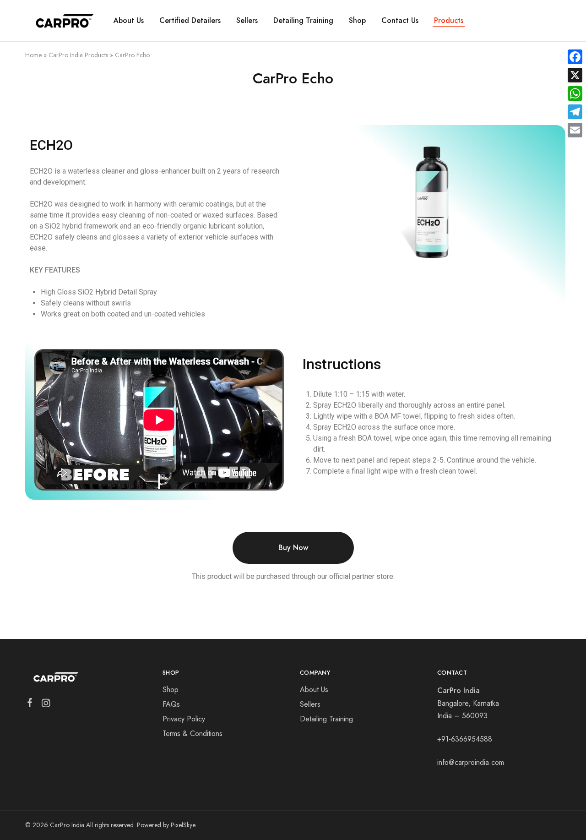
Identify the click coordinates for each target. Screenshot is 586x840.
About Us (129, 21)
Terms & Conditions (192, 733)
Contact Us (399, 21)
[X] (575, 75)
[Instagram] (46, 705)
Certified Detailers (190, 21)
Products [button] (448, 21)
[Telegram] (575, 112)
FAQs (171, 704)
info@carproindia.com (470, 762)
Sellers (247, 21)
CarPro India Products (78, 55)
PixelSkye (183, 824)
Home (33, 55)
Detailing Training (303, 21)
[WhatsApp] (575, 93)
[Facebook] (30, 704)
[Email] (575, 130)
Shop (357, 21)
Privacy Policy (184, 719)
